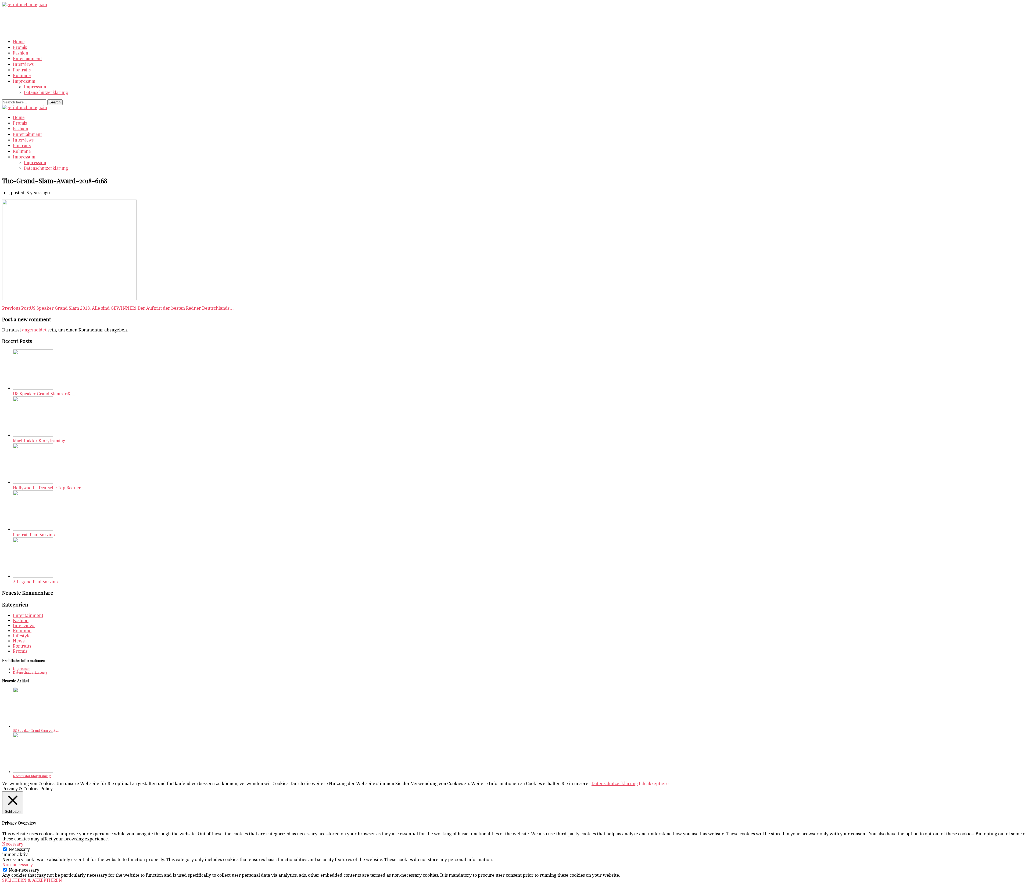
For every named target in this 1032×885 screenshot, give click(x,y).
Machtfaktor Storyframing (39, 440)
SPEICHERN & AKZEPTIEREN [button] (32, 880)
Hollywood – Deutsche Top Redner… (48, 487)
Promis (20, 47)
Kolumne (22, 75)
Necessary (19, 849)
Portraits (22, 70)
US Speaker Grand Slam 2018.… (44, 393)
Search (54, 102)
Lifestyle (22, 635)
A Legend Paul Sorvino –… (39, 581)
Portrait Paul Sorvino (34, 534)
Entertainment (27, 58)
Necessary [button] (12, 844)
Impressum (24, 81)
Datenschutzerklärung (46, 92)
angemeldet (34, 330)
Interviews (23, 64)
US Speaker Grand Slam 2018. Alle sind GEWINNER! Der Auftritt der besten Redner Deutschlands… (118, 308)
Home (18, 41)
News (18, 641)
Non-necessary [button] (17, 864)
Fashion (20, 53)
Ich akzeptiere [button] (654, 783)
